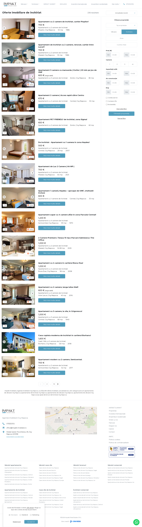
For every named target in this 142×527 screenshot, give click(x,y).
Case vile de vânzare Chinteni (47, 473)
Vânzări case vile (45, 465)
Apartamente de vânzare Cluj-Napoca (16, 468)
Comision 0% (112, 101)
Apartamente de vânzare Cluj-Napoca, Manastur (19, 477)
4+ (133, 64)
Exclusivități (111, 104)
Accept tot (31, 522)
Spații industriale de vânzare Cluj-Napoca (120, 477)
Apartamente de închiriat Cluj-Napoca (16, 492)
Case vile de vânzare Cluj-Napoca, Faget (51, 478)
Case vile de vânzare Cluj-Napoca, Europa (51, 480)
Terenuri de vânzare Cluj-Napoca (83, 468)
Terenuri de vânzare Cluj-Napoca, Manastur (86, 478)
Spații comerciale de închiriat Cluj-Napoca (85, 495)
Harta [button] (31, 36)
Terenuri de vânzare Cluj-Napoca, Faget (85, 470)
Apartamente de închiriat (15, 490)
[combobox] (121, 25)
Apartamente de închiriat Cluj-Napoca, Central (19, 495)
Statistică (25, 515)
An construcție (111, 78)
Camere (109, 60)
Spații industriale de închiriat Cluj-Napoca (85, 497)
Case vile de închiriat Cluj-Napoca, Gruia (51, 504)
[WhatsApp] (136, 522)
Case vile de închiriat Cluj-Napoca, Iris (50, 495)
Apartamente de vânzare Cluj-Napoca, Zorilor (18, 484)
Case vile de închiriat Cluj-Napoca (49, 492)
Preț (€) (109, 50)
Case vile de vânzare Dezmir (47, 470)
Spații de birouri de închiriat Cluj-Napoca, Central (88, 504)
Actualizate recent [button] (121, 13)
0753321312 (130, 4)
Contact (112, 432)
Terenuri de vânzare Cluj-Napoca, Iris (84, 480)
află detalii (30, 507)
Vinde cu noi (113, 420)
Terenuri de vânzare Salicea (81, 473)
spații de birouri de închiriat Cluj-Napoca (53, 395)
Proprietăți (113, 411)
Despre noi (113, 426)
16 (54, 384)
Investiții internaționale (79, 4)
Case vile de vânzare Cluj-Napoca (49, 468)
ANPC (111, 437)
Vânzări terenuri (79, 465)
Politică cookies (114, 440)
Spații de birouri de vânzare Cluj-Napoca (120, 470)
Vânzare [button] (23, 4)
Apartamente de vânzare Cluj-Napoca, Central (19, 475)
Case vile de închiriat (47, 490)
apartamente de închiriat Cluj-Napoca (34, 393)
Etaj (107, 88)
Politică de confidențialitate (119, 443)
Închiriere (129, 32)
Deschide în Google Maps (15, 436)
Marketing (35, 515)
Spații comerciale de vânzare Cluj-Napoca (120, 468)
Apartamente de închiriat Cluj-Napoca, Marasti (19, 497)
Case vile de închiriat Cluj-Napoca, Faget (51, 507)
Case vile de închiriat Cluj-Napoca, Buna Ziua (52, 497)
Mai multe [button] (115, 4)
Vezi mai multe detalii (51, 35)
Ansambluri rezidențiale (99, 4)
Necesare (14, 515)
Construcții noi (112, 98)
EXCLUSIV (63, 4)
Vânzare (114, 32)
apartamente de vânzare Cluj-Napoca (60, 393)
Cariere (111, 429)
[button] (4, 28)
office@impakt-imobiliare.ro (16, 428)
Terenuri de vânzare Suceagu (82, 475)
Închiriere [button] (35, 4)
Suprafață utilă (111, 69)
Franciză (112, 423)
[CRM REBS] (75, 521)
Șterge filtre (121, 118)
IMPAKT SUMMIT (50, 4)
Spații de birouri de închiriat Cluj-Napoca (85, 492)
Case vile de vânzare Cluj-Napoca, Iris (50, 475)
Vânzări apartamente (13, 465)
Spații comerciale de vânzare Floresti (118, 479)
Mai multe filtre (122, 109)
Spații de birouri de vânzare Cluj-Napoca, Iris (121, 482)
